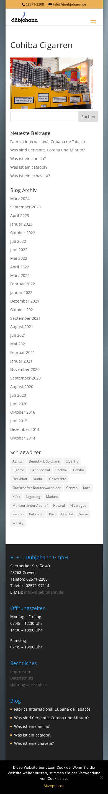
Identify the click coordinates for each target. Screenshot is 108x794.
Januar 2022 (21, 292)
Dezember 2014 (24, 429)
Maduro (52, 496)
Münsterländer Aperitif (30, 505)
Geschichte (57, 478)
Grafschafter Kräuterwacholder (36, 487)
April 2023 (19, 215)
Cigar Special (40, 470)
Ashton (17, 461)
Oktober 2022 (22, 232)
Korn (86, 487)
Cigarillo (72, 461)
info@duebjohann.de (43, 592)
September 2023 (25, 206)
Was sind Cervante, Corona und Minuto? (47, 150)
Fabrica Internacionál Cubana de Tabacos (48, 141)
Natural (59, 505)
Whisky (17, 523)
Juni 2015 (18, 420)
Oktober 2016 (22, 412)
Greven (72, 487)
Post (52, 514)
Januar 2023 (21, 224)
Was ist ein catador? (28, 167)
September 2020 (25, 378)
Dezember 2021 (24, 301)
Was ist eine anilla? (28, 158)
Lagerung (33, 496)
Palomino (36, 514)
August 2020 (21, 386)
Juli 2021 (18, 335)
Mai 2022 (18, 258)
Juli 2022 (18, 241)
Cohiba (78, 470)
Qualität (67, 514)
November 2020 (25, 369)
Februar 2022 (22, 283)
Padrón (18, 514)
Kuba (16, 496)
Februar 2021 (22, 352)
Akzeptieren (54, 785)
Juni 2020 (18, 403)
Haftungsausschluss (29, 684)
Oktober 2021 (22, 309)
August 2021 (21, 326)
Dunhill (38, 478)
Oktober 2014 (22, 438)
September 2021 (25, 318)
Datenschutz (22, 678)
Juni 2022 (18, 249)
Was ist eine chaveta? (30, 175)
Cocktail (61, 470)
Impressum (20, 671)
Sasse (83, 514)
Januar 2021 (21, 361)
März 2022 (20, 275)
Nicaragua (78, 505)
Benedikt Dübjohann (44, 461)
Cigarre (18, 470)
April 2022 (19, 266)
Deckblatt (19, 478)
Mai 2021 (18, 343)
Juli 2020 (18, 395)
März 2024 (20, 198)
